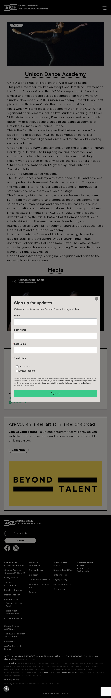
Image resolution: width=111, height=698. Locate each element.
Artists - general (27, 370)
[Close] (96, 299)
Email (17, 315)
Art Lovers (24, 366)
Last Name (20, 344)
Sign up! (55, 393)
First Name (20, 330)
